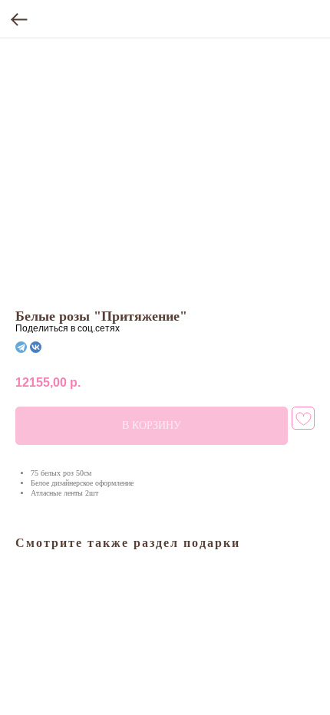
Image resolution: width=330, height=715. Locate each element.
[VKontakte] (35, 347)
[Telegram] (21, 347)
